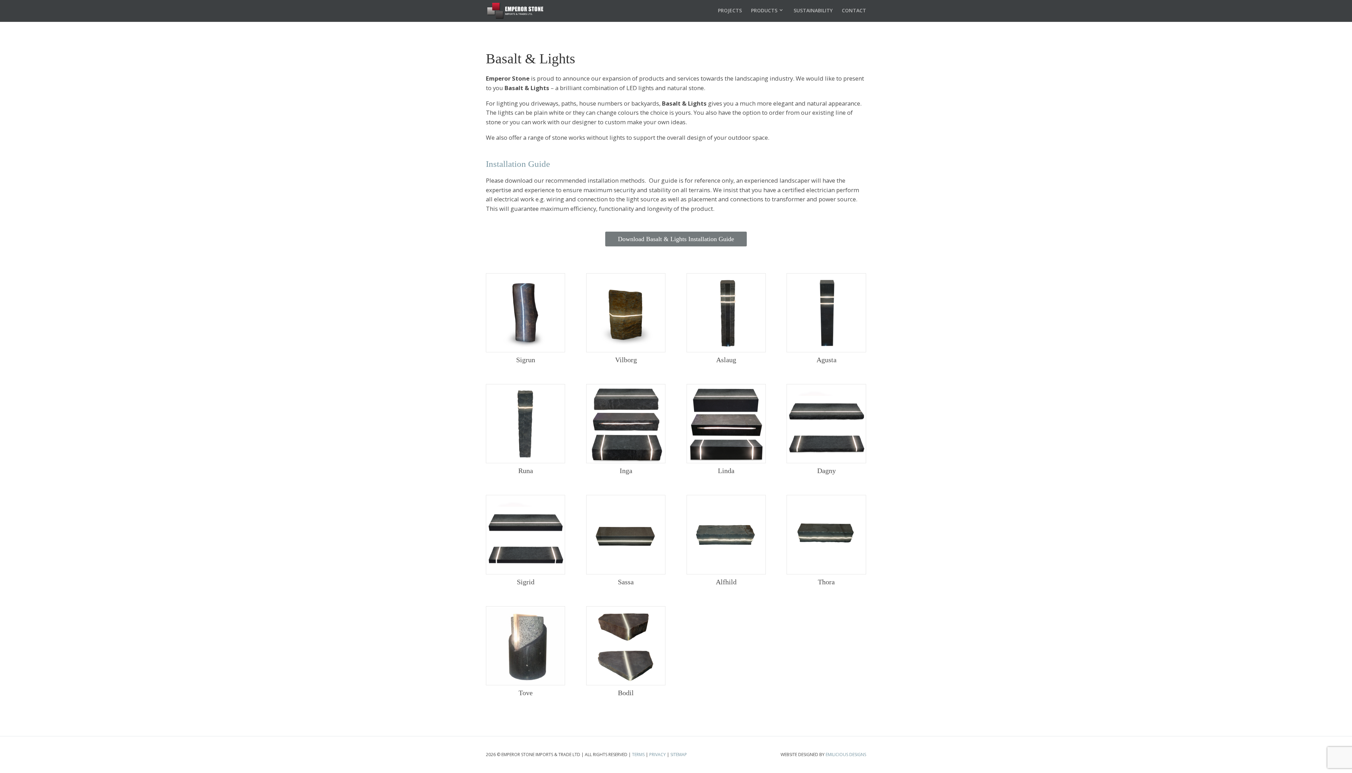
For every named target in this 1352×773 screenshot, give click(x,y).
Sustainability (813, 10)
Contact (854, 10)
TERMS (638, 755)
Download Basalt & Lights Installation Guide (676, 239)
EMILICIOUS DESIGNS (846, 755)
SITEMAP (678, 755)
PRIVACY (657, 755)
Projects (730, 10)
